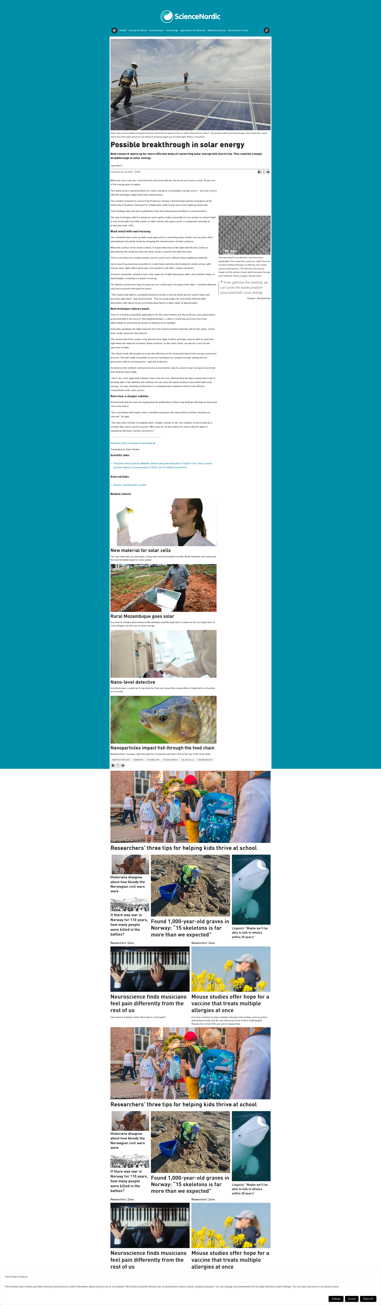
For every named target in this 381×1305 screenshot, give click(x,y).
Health (123, 30)
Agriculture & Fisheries (192, 30)
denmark (138, 760)
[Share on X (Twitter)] (263, 172)
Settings (336, 1299)
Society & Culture (138, 30)
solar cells (187, 760)
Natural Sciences (217, 30)
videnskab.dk (205, 760)
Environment (157, 30)
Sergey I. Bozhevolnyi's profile (129, 485)
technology (153, 760)
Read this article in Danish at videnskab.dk (132, 443)
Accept (351, 1299)
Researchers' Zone (238, 30)
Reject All (368, 1299)
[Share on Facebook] (259, 172)
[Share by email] (268, 172)
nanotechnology (121, 760)
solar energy (170, 760)
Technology (172, 30)
